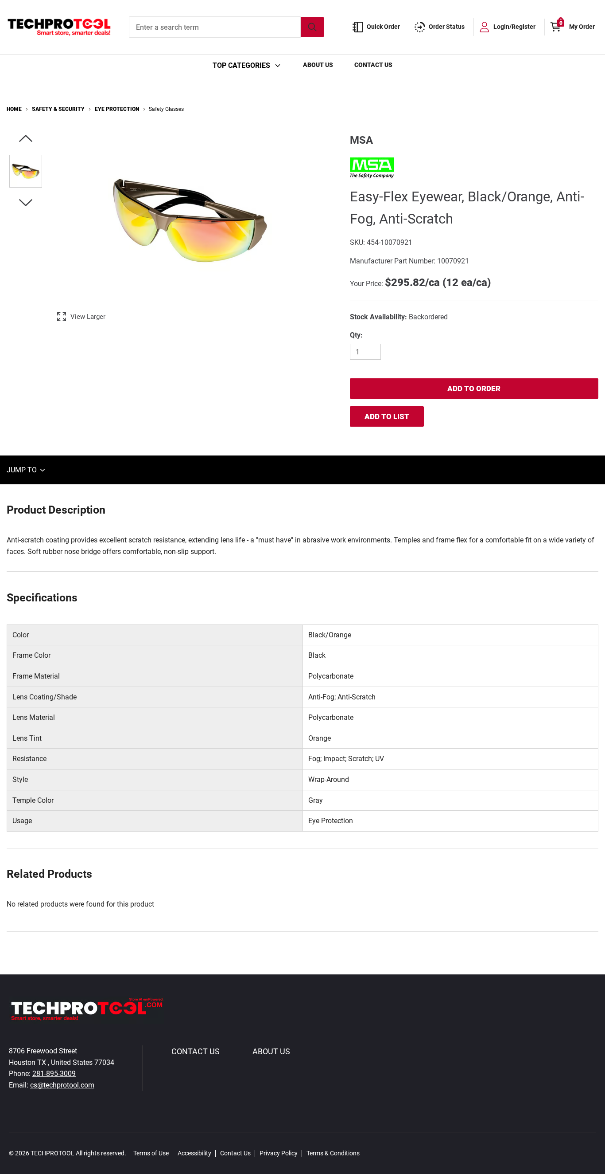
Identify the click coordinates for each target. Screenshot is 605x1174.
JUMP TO (23, 470)
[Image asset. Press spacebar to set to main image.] (25, 171)
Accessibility (194, 1153)
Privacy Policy (279, 1153)
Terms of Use (151, 1153)
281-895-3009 (54, 1073)
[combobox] (226, 27)
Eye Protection (117, 109)
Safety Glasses (166, 109)
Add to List (387, 416)
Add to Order (473, 388)
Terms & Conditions (333, 1153)
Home (14, 109)
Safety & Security (58, 109)
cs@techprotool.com (62, 1085)
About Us (318, 64)
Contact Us (373, 64)
